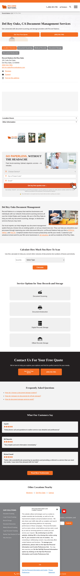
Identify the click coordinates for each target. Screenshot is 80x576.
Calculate (40, 267)
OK (40, 565)
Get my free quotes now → (37, 185)
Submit (68, 523)
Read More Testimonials (40, 473)
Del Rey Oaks (40, 493)
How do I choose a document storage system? (21, 393)
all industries (44, 235)
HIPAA (4, 233)
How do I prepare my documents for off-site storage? (23, 396)
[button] (57, 509)
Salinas (51, 493)
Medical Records (40, 48)
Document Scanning (25, 48)
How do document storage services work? (19, 399)
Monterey (29, 493)
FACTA (13, 233)
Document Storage (55, 48)
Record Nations (6, 13)
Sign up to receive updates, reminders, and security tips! (61, 518)
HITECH (71, 230)
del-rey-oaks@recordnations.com (13, 67)
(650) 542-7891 (7, 65)
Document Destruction (10, 53)
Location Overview (9, 48)
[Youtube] (64, 511)
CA (12, 13)
